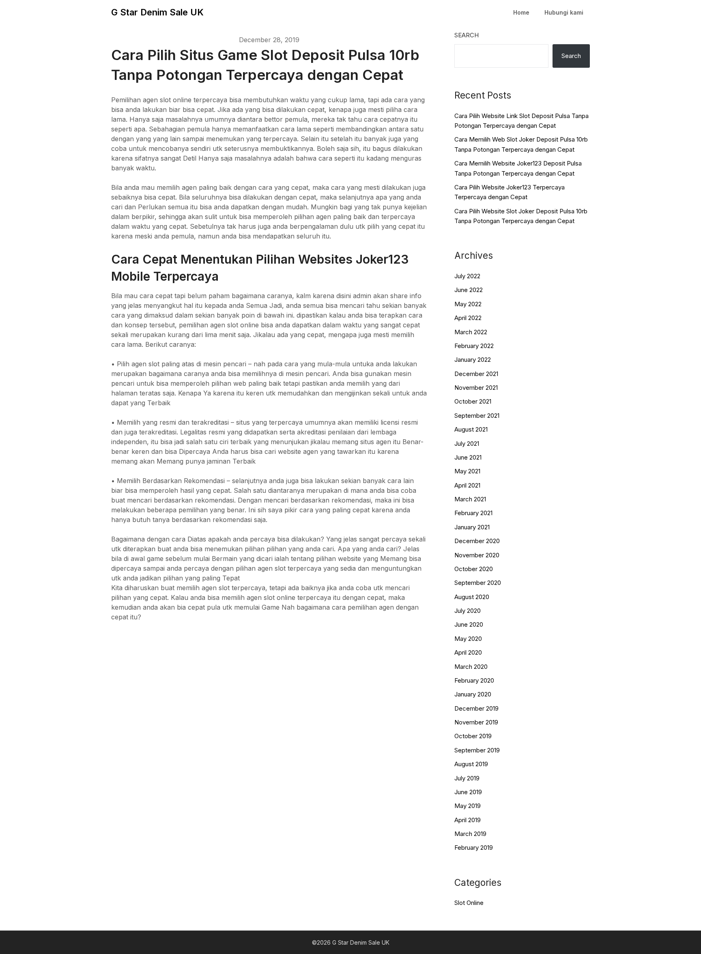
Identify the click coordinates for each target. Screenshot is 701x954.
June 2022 (468, 290)
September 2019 (477, 750)
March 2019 (470, 834)
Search (466, 35)
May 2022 (468, 304)
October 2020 (473, 569)
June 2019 (468, 792)
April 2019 (467, 820)
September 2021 (476, 415)
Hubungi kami (563, 12)
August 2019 (471, 764)
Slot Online (469, 903)
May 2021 (467, 471)
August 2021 (471, 429)
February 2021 (473, 513)
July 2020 (467, 611)
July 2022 (467, 276)
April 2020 (468, 652)
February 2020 (474, 680)
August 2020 (471, 597)
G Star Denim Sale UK (157, 12)
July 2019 (467, 778)
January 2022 (472, 359)
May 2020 (468, 638)
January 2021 (472, 527)
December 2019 (476, 708)
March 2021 (470, 499)
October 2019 (473, 736)
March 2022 (470, 332)
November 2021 (476, 387)
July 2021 (466, 443)
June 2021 (468, 457)
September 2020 (477, 583)
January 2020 (472, 694)
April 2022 (468, 318)
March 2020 (471, 666)
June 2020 (468, 624)
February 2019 (473, 847)
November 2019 (476, 722)
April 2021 (467, 485)
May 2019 (467, 806)
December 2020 (477, 541)
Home (521, 12)
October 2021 (472, 401)
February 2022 (474, 346)
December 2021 (476, 374)
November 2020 (476, 555)
